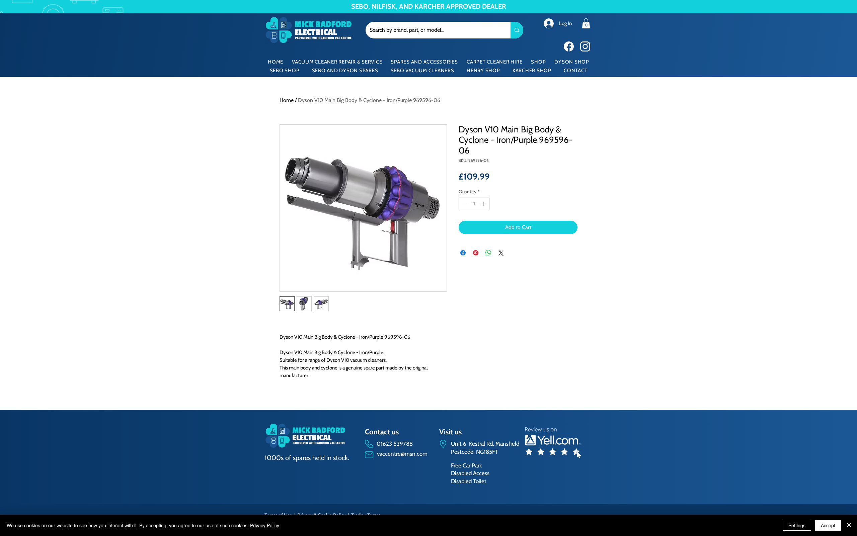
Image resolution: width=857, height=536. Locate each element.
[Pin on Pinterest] (476, 253)
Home (287, 100)
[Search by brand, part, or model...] (517, 30)
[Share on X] (501, 253)
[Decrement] (464, 204)
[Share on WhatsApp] (488, 253)
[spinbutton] (474, 204)
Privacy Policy (264, 525)
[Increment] (484, 204)
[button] (586, 23)
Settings (796, 525)
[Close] (849, 525)
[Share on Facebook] (463, 253)
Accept (828, 525)
